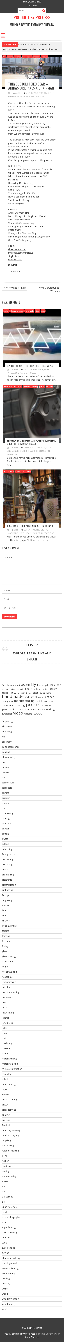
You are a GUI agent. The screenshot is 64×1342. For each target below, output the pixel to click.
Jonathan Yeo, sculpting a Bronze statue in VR (30, 526)
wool (4, 1309)
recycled (22, 709)
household (7, 976)
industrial (18, 386)
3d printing (7, 721)
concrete (6, 823)
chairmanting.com (17, 249)
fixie (51, 93)
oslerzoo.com (15, 259)
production (9, 709)
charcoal (6, 803)
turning (5, 1252)
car (59, 685)
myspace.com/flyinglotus (20, 252)
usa (15, 454)
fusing (5, 946)
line (9, 451)
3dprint (28, 529)
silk (3, 1186)
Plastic (31, 451)
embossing (7, 889)
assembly (28, 447)
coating (10, 57)
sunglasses (7, 714)
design (53, 689)
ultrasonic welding (11, 1257)
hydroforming (9, 981)
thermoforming (9, 1232)
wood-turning (9, 1304)
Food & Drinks (9, 925)
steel (37, 311)
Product (44, 57)
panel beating (9, 1084)
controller (40, 447)
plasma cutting (9, 1099)
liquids (5, 1038)
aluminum (11, 685)
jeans (40, 697)
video (42, 96)
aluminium (7, 726)
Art (4, 57)
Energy (5, 895)
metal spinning (9, 1058)
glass (36, 692)
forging (5, 930)
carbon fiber (8, 782)
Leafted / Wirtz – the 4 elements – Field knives (30, 365)
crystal (5, 838)
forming (6, 935)
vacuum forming (10, 1268)
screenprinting (9, 1176)
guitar (42, 693)
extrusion (6, 905)
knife (46, 369)
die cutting (7, 864)
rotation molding (10, 1150)
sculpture (38, 533)
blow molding (9, 757)
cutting (45, 689)
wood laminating (10, 1298)
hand (48, 692)
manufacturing (19, 451)
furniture (6, 941)
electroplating (9, 884)
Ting (37, 96)
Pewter (5, 1094)
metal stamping (10, 1063)
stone (5, 1222)
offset (5, 1079)
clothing (36, 689)
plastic (42, 386)
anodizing (7, 731)
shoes (41, 709)
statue (47, 533)
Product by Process (32, 17)
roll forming (8, 1145)
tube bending (8, 1247)
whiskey (6, 1283)
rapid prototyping (10, 1135)
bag (39, 685)
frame (28, 693)
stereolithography (11, 1217)
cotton (6, 311)
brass (4, 762)
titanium (6, 1237)
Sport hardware (10, 1206)
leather (49, 697)
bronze (11, 471)
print (21, 533)
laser (4, 1007)
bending (6, 751)
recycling (31, 709)
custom (28, 369)
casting (12, 689)
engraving (7, 900)
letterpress (7, 701)
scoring (5, 1171)
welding (28, 713)
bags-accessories (10, 746)
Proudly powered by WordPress (19, 1333)
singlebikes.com (16, 256)
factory (50, 447)
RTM (4, 1155)
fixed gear (44, 93)
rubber (5, 1160)
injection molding (30, 386)
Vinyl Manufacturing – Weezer (50, 289)
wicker (5, 1288)
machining (7, 1043)
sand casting (8, 1165)
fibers (5, 915)
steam (10, 454)
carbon (5, 689)
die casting (7, 859)
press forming (9, 1109)
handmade (26, 57)
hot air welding (9, 971)
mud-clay (6, 1073)
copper (5, 828)
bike (53, 685)
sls (3, 1201)
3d (3, 685)
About (29, 5)
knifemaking (13, 373)
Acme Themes (32, 1337)
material (6, 1048)
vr (53, 533)
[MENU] (3, 35)
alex (17, 93)
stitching (50, 709)
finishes (18, 57)
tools (43, 311)
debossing (7, 849)
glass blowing (9, 956)
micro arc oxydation (12, 1068)
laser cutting (8, 1012)
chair (28, 688)
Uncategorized (9, 1263)
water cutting (8, 1273)
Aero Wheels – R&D (16, 287)
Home (35, 5)
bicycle (34, 93)
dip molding (8, 874)
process (36, 57)
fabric (5, 692)
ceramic (20, 689)
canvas (5, 772)
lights (4, 1027)
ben (16, 369)
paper (51, 701)
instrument (7, 997)
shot (47, 451)
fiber (23, 693)
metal (39, 701)
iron (4, 1002)
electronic (8, 386)
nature (23, 373)
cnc (3, 808)
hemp (5, 966)
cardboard (7, 787)
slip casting (7, 1196)
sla (3, 1191)
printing (20, 705)
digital (17, 471)
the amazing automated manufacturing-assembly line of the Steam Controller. (31, 442)
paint (22, 96)
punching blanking (11, 1130)
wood (38, 713)
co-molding (7, 813)
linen (4, 1033)
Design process (17, 311)
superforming (9, 1227)
